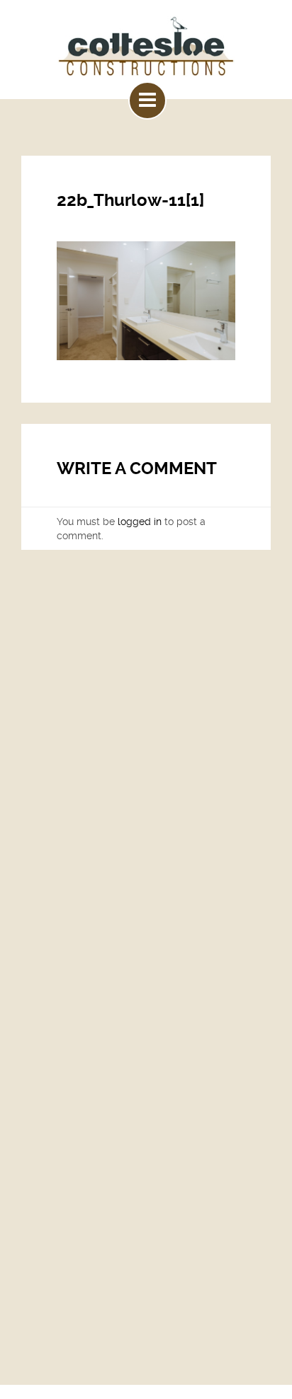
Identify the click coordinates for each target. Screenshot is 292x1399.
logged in (140, 521)
